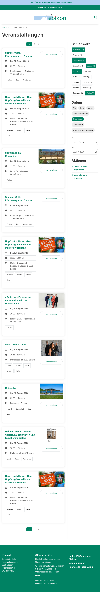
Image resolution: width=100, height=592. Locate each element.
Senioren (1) (87, 82)
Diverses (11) (77, 55)
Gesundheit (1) (78, 66)
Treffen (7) (90, 93)
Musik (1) (86, 77)
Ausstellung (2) (78, 50)
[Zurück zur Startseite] (50, 17)
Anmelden (52, 584)
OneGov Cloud (41, 581)
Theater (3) (87, 88)
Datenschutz (40, 584)
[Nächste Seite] (38, 44)
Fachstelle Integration (81, 567)
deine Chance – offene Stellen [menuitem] (51, 7)
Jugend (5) (91, 66)
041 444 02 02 (8, 571)
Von (73, 138)
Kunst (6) (76, 77)
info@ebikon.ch (8, 568)
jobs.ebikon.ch (77, 563)
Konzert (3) (77, 71)
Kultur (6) (88, 71)
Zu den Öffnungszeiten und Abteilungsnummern (50, 2)
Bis (73, 147)
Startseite (6, 27)
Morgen (90, 108)
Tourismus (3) (78, 93)
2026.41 (53, 581)
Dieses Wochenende (80, 113)
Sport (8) (76, 88)
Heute (82, 108)
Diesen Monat (78, 125)
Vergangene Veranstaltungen (83, 130)
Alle (74, 108)
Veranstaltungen (20, 27)
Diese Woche (77, 119)
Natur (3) (76, 82)
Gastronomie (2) (78, 60)
